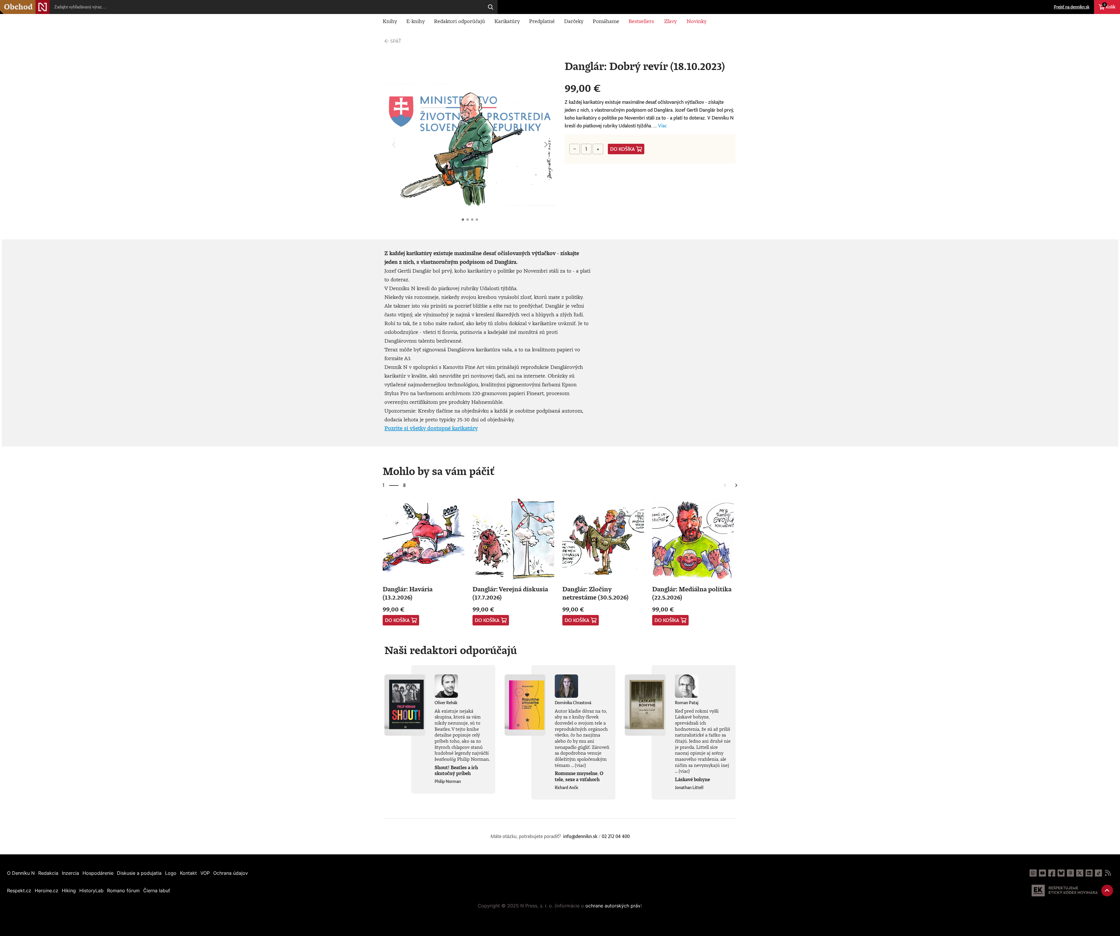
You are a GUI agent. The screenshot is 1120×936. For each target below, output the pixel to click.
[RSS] (1107, 873)
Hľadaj (491, 7)
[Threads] (1070, 873)
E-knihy (415, 20)
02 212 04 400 (616, 836)
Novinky (696, 20)
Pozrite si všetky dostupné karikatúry (431, 428)
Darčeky (573, 20)
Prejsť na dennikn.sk (1071, 7)
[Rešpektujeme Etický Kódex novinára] (1065, 890)
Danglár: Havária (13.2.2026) (408, 593)
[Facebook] (1051, 873)
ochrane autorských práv (612, 906)
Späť (395, 41)
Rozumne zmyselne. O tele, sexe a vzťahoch (579, 776)
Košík (1109, 6)
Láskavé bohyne (692, 779)
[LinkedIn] (1089, 873)
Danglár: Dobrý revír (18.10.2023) (463, 219)
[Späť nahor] (1107, 890)
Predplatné (542, 20)
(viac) (580, 765)
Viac (662, 125)
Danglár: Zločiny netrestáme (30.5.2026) (595, 593)
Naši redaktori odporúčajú (450, 650)
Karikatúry (507, 20)
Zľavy (670, 20)
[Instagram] (1033, 873)
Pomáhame (606, 20)
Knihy (390, 20)
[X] (1079, 873)
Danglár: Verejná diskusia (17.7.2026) (510, 593)
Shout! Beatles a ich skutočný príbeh (456, 770)
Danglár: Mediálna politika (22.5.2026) (692, 593)
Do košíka (622, 149)
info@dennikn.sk (580, 836)
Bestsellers (641, 20)
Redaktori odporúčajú (459, 20)
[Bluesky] (1061, 873)
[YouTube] (1042, 873)
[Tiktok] (1098, 873)
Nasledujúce (546, 144)
